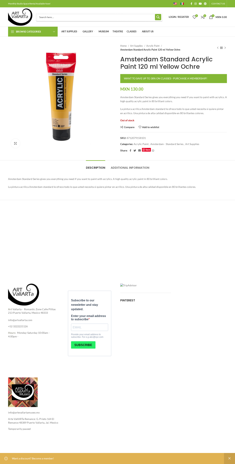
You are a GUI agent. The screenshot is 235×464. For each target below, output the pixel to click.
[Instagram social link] (195, 3)
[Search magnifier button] (158, 17)
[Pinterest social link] (205, 3)
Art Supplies (136, 45)
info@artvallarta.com (20, 320)
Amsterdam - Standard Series (166, 144)
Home (123, 45)
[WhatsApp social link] (153, 150)
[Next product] (225, 48)
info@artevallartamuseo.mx (24, 412)
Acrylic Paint (153, 45)
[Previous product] (218, 48)
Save (148, 149)
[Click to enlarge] (15, 143)
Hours (11, 332)
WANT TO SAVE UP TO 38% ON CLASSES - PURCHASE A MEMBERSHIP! (165, 78)
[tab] (95, 165)
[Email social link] (139, 150)
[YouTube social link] (200, 3)
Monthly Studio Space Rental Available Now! (29, 3)
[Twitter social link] (134, 150)
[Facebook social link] (191, 3)
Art (10, 309)
